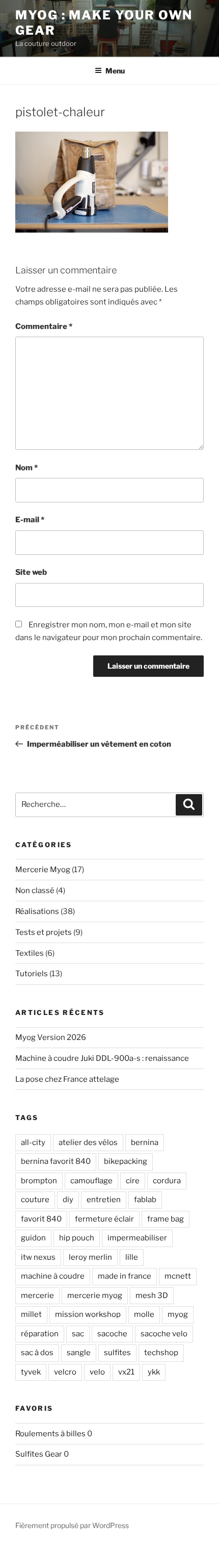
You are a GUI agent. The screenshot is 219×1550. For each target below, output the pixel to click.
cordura (167, 1180)
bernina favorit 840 (56, 1161)
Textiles (29, 953)
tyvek (31, 1372)
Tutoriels (31, 973)
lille (131, 1257)
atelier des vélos (88, 1142)
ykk (154, 1372)
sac (78, 1333)
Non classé (34, 890)
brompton (39, 1180)
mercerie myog (94, 1295)
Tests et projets (43, 932)
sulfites (117, 1352)
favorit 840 (41, 1219)
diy (68, 1199)
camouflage (91, 1180)
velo (97, 1372)
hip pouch (76, 1237)
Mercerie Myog (42, 869)
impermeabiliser (137, 1237)
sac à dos (37, 1352)
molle (144, 1314)
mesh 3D (151, 1295)
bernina (144, 1142)
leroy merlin (90, 1257)
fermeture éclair (104, 1219)
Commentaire (43, 326)
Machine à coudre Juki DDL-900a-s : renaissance (102, 1058)
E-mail (29, 519)
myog (178, 1314)
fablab (145, 1199)
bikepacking (125, 1161)
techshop (161, 1352)
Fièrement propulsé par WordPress (72, 1525)
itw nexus (38, 1257)
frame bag (165, 1219)
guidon (33, 1237)
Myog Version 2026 (50, 1037)
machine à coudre (53, 1276)
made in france (124, 1276)
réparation (40, 1333)
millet (31, 1314)
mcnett (178, 1276)
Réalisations (37, 911)
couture (35, 1199)
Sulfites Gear (38, 1454)
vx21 (126, 1372)
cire (133, 1180)
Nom (26, 467)
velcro (65, 1372)
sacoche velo (164, 1333)
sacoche (112, 1333)
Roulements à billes (50, 1433)
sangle (79, 1352)
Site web (31, 572)
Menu (115, 70)
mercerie (37, 1295)
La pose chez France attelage (67, 1079)
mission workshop (88, 1314)
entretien (104, 1199)
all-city (33, 1142)
